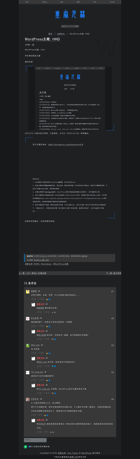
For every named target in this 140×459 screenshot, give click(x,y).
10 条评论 (30, 283)
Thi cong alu (37, 372)
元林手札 (61, 34)
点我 (76, 26)
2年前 (33, 415)
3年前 (33, 299)
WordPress (87, 453)
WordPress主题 (61, 264)
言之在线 (35, 318)
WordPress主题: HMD (42, 39)
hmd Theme (72, 453)
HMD (37, 264)
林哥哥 (34, 291)
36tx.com (35, 345)
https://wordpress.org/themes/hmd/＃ (66, 145)
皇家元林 (70, 14)
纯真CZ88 (73, 457)
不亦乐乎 (35, 399)
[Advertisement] (70, 163)
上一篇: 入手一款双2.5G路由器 (32, 273)
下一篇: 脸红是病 (113, 273)
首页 (50, 34)
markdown (47, 264)
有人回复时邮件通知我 (40, 447)
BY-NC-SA (43, 256)
